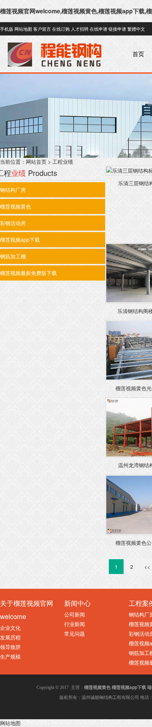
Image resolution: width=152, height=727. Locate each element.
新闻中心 (77, 603)
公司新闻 (74, 614)
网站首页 (36, 161)
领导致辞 (10, 646)
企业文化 (10, 627)
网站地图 (23, 29)
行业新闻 (74, 624)
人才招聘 (80, 29)
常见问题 (74, 633)
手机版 (6, 29)
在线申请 (98, 29)
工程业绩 (62, 161)
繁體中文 (136, 29)
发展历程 (10, 637)
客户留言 (42, 29)
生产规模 (10, 656)
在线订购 (61, 29)
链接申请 (117, 29)
